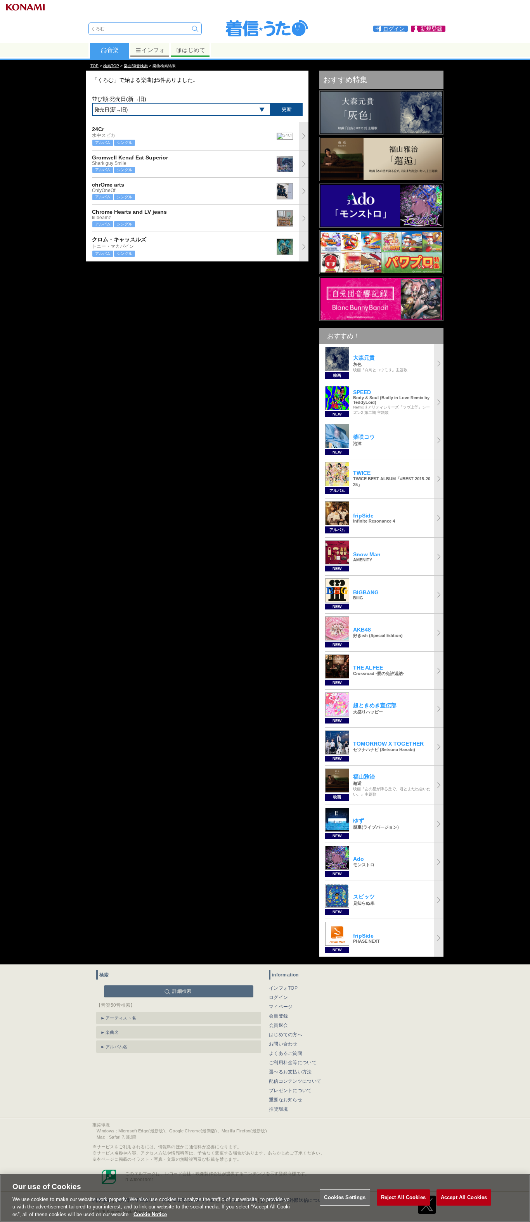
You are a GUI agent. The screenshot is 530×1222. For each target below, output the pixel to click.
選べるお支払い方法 (290, 1072)
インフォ (153, 50)
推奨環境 (278, 1109)
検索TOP (111, 66)
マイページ (281, 1006)
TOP (94, 66)
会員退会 (278, 1025)
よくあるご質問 (285, 1053)
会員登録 (278, 1016)
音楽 (113, 50)
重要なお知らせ (285, 1100)
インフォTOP (283, 988)
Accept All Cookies (464, 1197)
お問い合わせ (283, 1044)
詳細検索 (181, 991)
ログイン (278, 997)
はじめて (193, 50)
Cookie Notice (150, 1214)
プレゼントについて (290, 1090)
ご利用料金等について (293, 1062)
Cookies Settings (344, 1197)
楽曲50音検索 (136, 66)
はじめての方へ (285, 1034)
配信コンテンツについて (295, 1081)
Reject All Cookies (403, 1197)
